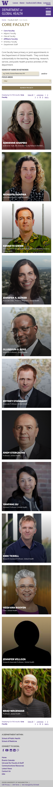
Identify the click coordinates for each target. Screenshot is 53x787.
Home (4, 20)
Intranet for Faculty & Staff (13, 763)
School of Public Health (11, 738)
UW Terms (15, 785)
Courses (15, 3)
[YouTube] (7, 750)
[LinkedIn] (14, 750)
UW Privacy (6, 785)
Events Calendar (8, 760)
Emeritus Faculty (10, 42)
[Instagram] (10, 750)
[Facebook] (3, 750)
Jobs (3, 774)
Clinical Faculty (9, 36)
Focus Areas (7, 77)
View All (30, 95)
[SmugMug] (18, 750)
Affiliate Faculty (11, 39)
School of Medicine (9, 741)
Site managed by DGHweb (30, 785)
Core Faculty (9, 31)
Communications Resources (13, 766)
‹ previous (39, 95)
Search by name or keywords (15, 70)
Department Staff (11, 44)
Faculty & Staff (13, 20)
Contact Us (47, 3)
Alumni (22, 3)
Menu (48, 8)
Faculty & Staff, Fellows (34, 3)
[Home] (12, 11)
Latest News (7, 768)
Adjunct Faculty (10, 33)
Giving (48, 4)
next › (47, 97)
